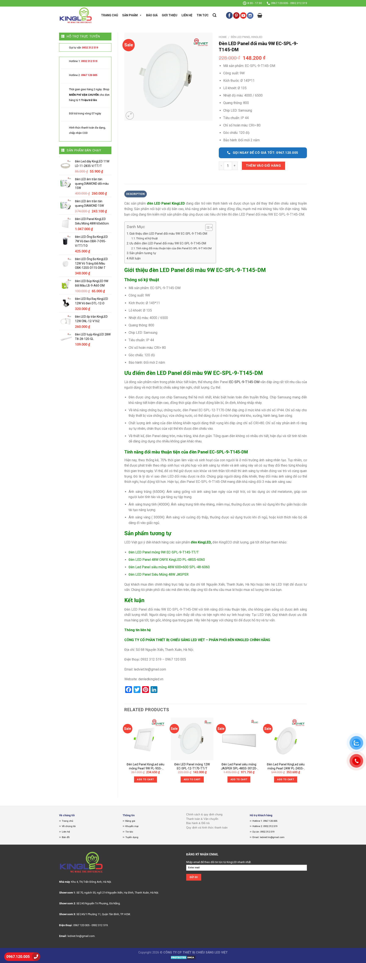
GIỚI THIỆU (169, 15)
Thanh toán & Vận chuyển (202, 818)
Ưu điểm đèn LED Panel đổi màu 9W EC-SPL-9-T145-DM (167, 243)
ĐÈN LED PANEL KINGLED (246, 37)
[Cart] (259, 15)
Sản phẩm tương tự (142, 253)
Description (135, 193)
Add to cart (145, 779)
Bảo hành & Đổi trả (197, 823)
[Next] (307, 754)
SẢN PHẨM (130, 15)
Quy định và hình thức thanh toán (206, 827)
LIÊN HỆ (187, 15)
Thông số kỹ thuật (147, 238)
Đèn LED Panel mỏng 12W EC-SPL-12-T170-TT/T (192, 766)
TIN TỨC (203, 15)
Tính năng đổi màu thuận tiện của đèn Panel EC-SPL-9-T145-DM (174, 248)
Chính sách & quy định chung (204, 814)
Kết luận (135, 258)
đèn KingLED (201, 542)
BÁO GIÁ (152, 15)
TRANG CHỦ (109, 15)
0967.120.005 (18, 956)
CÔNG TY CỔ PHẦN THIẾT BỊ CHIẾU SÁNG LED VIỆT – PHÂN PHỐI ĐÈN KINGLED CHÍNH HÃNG (197, 640)
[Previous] (124, 754)
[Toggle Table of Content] (207, 227)
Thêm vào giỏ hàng (263, 166)
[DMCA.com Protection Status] (183, 957)
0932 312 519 (90, 47)
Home (223, 37)
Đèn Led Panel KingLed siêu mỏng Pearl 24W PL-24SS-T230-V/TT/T (286, 766)
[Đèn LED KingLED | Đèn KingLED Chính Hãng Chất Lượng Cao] (76, 15)
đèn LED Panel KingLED (166, 203)
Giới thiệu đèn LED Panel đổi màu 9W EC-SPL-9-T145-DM (168, 234)
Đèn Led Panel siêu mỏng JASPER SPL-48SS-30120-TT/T (239, 766)
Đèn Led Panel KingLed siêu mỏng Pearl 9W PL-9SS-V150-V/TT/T (145, 766)
